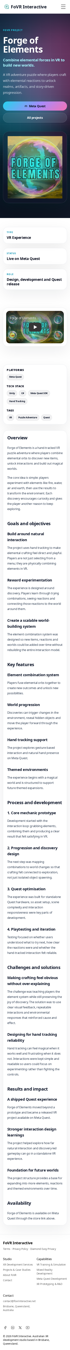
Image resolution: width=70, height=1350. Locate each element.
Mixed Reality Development (44, 1271)
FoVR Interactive (18, 1242)
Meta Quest (37, 106)
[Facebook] (5, 1327)
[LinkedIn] (12, 1327)
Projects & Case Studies (17, 1269)
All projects (35, 118)
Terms (6, 1249)
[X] (20, 1327)
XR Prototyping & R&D (49, 1284)
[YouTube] (27, 1327)
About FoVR (9, 1275)
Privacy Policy (20, 1249)
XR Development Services (18, 1264)
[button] (35, 327)
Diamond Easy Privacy (43, 1249)
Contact (7, 1280)
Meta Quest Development (52, 1278)
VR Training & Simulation (51, 1264)
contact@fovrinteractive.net (19, 1301)
